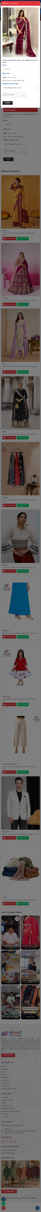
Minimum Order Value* (10, 84)
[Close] (37, 3)
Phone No (6, 73)
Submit (7, 103)
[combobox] (5, 77)
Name (4, 65)
